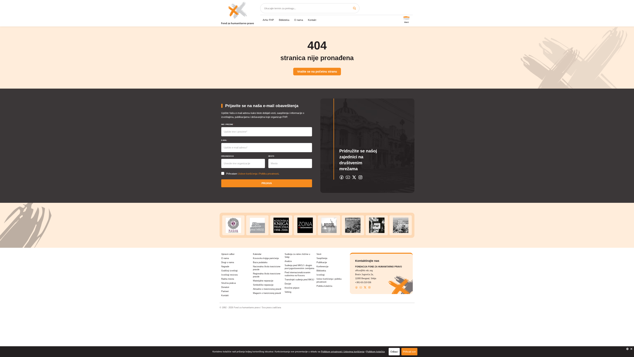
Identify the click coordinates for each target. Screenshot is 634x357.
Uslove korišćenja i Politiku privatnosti (258, 173)
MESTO (271, 156)
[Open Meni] (406, 20)
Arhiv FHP (268, 20)
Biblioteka (284, 20)
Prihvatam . (252, 173)
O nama (298, 20)
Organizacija (227, 156)
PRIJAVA (267, 183)
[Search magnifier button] (354, 8)
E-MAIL (224, 140)
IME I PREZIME (227, 124)
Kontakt (312, 20)
